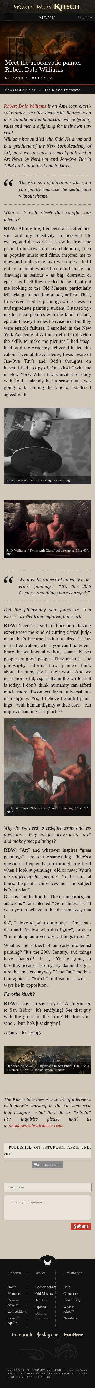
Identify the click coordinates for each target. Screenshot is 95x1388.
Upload (40, 1307)
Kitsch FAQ (71, 1300)
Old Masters (44, 1294)
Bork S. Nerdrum (33, 78)
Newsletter (71, 1318)
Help (66, 1287)
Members (14, 1294)
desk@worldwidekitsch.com (35, 1125)
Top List (41, 1300)
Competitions (17, 1311)
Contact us (70, 1294)
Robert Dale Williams (25, 106)
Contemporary (45, 1287)
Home (12, 1287)
